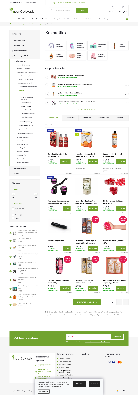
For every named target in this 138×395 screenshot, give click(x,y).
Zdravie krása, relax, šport (24, 76)
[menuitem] (19, 19)
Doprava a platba (14, 2)
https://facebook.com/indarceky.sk (44, 377)
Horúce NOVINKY (20, 40)
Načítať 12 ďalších (85, 302)
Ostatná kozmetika (26, 117)
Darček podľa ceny (20, 168)
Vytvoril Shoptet (124, 391)
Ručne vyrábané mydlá (28, 113)
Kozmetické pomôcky (25, 122)
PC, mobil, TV (20, 159)
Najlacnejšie (70, 118)
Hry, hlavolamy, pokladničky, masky (27, 72)
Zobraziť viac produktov (86, 109)
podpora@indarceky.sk (44, 365)
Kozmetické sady (26, 103)
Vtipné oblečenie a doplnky (24, 134)
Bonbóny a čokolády (22, 152)
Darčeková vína (21, 155)
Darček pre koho (19, 45)
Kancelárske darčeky (22, 137)
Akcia (17, 212)
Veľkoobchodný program (67, 378)
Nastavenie (43, 391)
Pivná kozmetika (26, 106)
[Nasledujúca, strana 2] (119, 302)
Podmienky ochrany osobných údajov (65, 371)
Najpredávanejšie (103, 118)
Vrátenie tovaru (64, 367)
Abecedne (120, 118)
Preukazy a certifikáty (23, 69)
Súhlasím (94, 384)
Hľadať (82, 10)
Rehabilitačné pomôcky (25, 125)
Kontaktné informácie (66, 375)
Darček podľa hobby (20, 51)
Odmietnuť (79, 384)
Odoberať (117, 337)
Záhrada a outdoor (22, 144)
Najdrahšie (87, 118)
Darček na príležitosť (21, 56)
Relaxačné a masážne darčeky (27, 87)
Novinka (18, 215)
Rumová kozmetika (27, 110)
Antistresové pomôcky (25, 83)
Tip (17, 218)
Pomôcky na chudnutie (25, 79)
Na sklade (19, 208)
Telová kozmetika (26, 94)
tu (62, 387)
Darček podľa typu (20, 61)
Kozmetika (21, 90)
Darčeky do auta (21, 141)
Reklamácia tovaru (65, 365)
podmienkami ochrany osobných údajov (97, 342)
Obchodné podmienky (29, 2)
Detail (66, 209)
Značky (16, 173)
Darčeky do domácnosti (23, 65)
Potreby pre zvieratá (22, 162)
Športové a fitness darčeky (26, 129)
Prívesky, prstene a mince (24, 148)
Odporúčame (53, 118)
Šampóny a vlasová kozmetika (27, 98)
